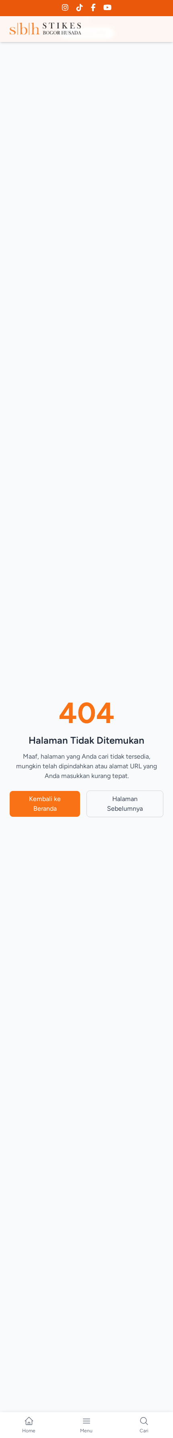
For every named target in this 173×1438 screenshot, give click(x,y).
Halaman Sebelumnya (125, 803)
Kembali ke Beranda (45, 803)
